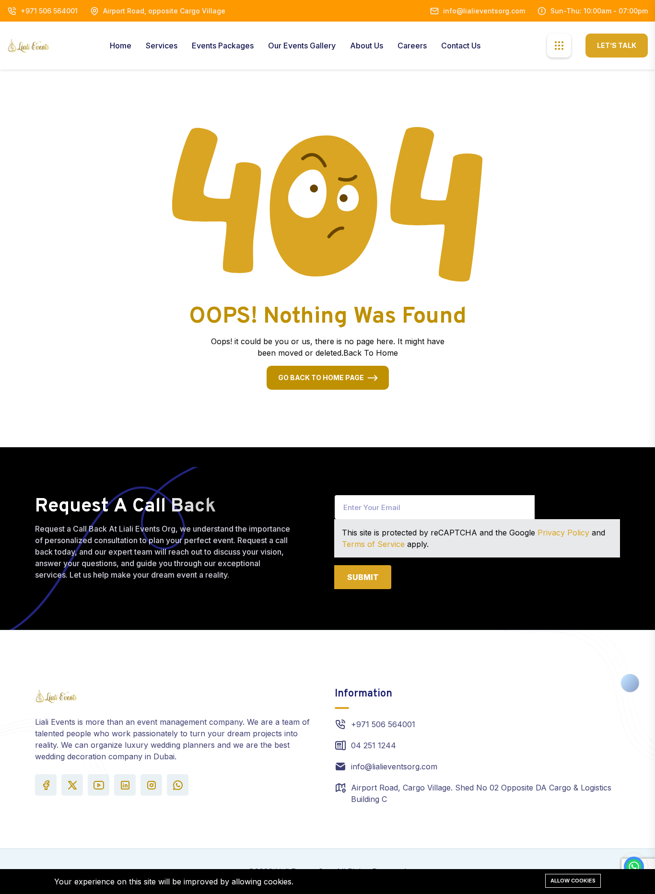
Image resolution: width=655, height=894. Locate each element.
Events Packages (223, 45)
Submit (363, 577)
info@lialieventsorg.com (484, 11)
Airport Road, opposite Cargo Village (164, 11)
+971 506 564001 (49, 11)
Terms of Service (373, 544)
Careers (412, 45)
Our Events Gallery (302, 45)
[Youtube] (98, 785)
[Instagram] (151, 785)
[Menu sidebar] (559, 46)
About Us (366, 45)
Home (120, 45)
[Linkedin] (125, 785)
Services (161, 45)
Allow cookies (573, 880)
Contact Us (460, 45)
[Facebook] (46, 785)
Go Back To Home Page (321, 377)
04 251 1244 (373, 745)
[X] (72, 785)
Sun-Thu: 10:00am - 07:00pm (599, 11)
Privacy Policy (563, 532)
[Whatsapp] (177, 785)
